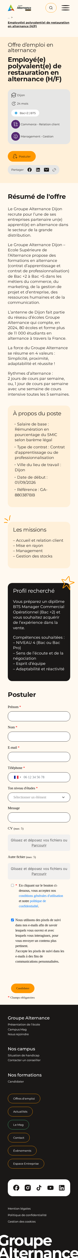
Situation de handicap (23, 1055)
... (9, 17)
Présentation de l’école (24, 1024)
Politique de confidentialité (27, 1215)
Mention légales (19, 1208)
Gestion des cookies (22, 1221)
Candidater (16, 1081)
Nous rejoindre (18, 1034)
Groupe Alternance (29, 1018)
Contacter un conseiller (24, 1060)
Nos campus (21, 1048)
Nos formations (25, 1075)
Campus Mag (17, 1029)
